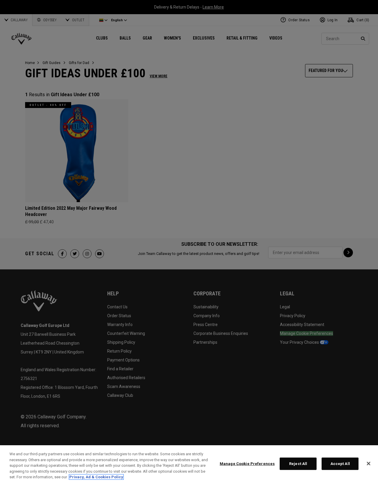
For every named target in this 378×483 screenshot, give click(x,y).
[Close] (368, 463)
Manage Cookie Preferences (247, 463)
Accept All (340, 463)
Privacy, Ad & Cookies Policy (96, 477)
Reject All (298, 463)
